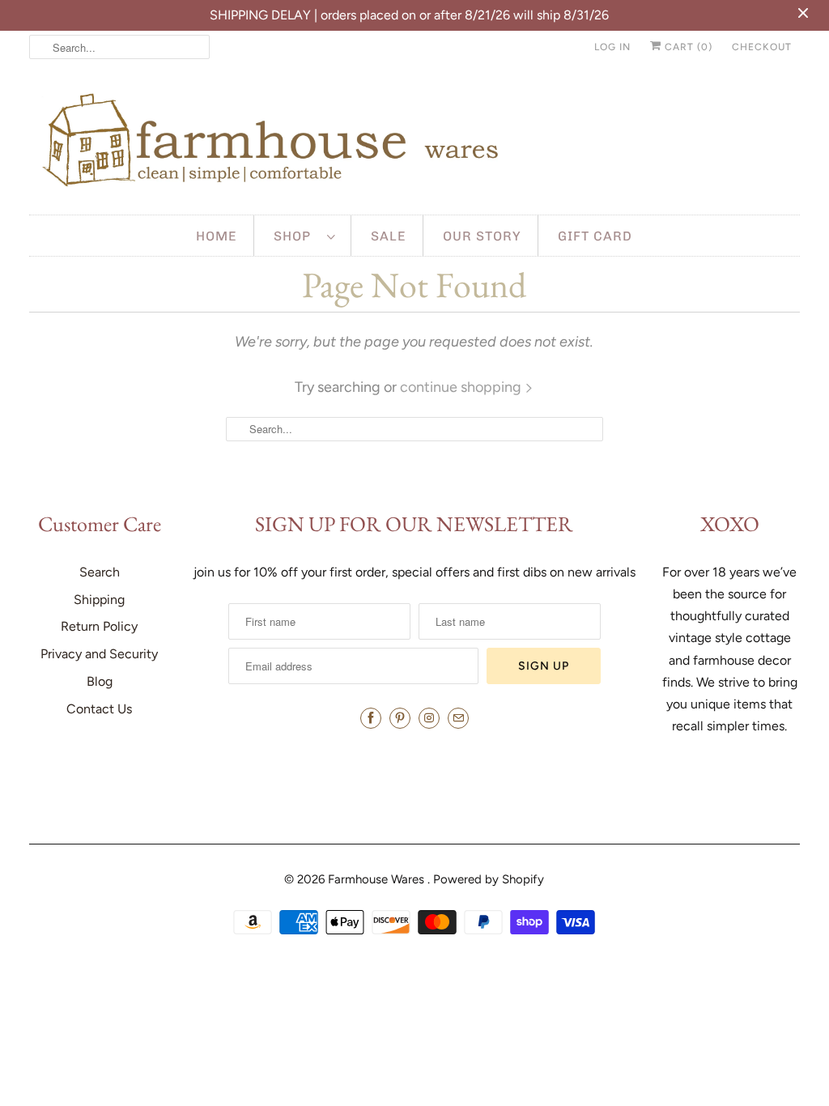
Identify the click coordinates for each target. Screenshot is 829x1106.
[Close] (635, 351)
